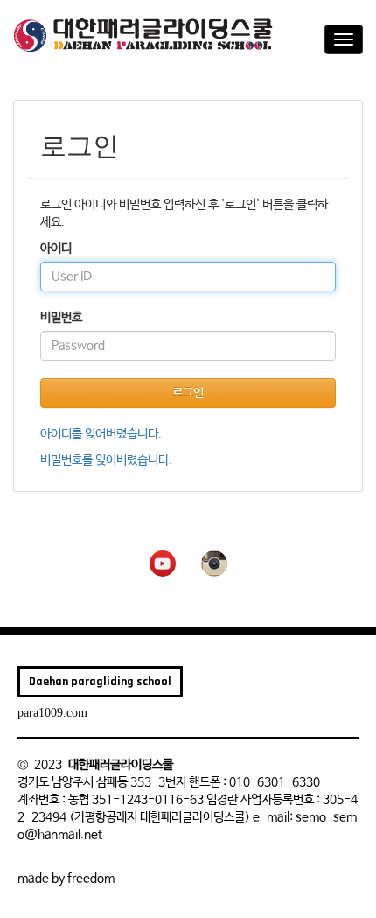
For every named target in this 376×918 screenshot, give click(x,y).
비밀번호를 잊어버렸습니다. (106, 460)
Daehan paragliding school (100, 682)
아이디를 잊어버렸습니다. (101, 434)
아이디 (56, 249)
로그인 (188, 393)
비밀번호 (61, 318)
